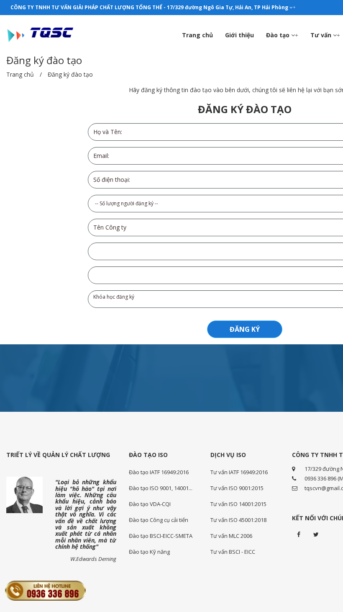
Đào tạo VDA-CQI (150, 504)
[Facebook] (298, 534)
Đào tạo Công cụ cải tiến (158, 520)
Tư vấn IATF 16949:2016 (239, 472)
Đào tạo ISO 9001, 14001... (160, 488)
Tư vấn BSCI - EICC (232, 551)
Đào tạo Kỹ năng (149, 551)
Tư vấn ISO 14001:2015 (238, 504)
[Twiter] (316, 534)
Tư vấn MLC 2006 (231, 536)
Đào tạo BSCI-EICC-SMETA (160, 536)
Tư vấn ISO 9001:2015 (237, 488)
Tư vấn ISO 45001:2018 (238, 520)
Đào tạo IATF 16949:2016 (159, 472)
